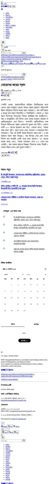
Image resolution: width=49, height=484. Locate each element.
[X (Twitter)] (4, 7)
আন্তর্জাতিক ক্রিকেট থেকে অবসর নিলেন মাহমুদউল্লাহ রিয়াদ (26, 242)
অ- (10, 93)
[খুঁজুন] (24, 74)
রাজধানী (35, 57)
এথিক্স (13, 380)
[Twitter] (8, 370)
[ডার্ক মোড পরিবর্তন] (3, 437)
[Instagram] (8, 7)
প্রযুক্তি (22, 77)
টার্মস (16, 380)
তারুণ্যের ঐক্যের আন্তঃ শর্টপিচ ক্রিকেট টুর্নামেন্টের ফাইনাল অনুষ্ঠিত (29, 250)
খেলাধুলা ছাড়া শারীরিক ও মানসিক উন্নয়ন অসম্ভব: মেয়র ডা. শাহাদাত (29, 234)
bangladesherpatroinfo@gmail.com (13, 400)
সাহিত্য (7, 36)
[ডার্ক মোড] (10, 6)
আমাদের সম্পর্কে (5, 59)
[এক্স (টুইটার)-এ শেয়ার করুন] (3, 96)
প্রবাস (7, 30)
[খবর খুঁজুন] (14, 6)
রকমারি (7, 469)
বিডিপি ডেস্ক (6, 100)
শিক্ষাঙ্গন (7, 23)
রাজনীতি (8, 77)
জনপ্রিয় (36, 324)
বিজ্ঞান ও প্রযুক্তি (10, 25)
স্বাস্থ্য (7, 38)
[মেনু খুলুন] (3, 42)
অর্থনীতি (7, 34)
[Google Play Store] (10, 370)
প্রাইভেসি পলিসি (20, 59)
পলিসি (2, 380)
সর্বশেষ (39, 57)
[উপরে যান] (3, 423)
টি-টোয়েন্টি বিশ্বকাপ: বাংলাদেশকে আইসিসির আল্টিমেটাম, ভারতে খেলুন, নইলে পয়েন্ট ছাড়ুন (27, 218)
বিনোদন (7, 21)
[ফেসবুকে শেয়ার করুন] (2, 96)
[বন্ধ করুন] (3, 50)
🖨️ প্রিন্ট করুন (5, 155)
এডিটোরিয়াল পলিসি (17, 61)
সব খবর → (24, 340)
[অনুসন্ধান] (24, 440)
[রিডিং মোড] (3, 93)
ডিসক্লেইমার (8, 61)
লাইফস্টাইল (8, 28)
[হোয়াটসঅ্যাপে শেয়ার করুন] (5, 96)
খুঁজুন (24, 53)
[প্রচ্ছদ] (2, 9)
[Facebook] (2, 7)
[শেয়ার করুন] (8, 95)
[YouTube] (6, 7)
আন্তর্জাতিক (9, 17)
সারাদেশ (7, 15)
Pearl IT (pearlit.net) (19, 419)
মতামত (7, 32)
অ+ (6, 93)
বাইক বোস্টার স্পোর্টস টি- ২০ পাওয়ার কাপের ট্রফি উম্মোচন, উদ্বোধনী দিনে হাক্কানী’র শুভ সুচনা (29, 226)
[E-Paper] (12, 370)
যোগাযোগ (13, 59)
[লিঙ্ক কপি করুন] (16, 152)
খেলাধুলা (7, 19)
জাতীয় (7, 13)
